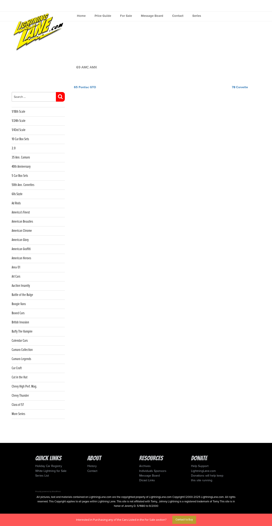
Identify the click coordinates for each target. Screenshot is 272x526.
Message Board (152, 16)
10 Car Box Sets (20, 139)
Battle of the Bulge (22, 295)
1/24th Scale (19, 120)
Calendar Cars (20, 340)
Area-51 (16, 267)
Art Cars (16, 276)
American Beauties (22, 221)
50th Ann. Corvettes (23, 185)
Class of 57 (18, 404)
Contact (177, 16)
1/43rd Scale (19, 130)
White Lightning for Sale (51, 471)
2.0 (14, 148)
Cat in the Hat (19, 377)
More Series (18, 414)
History (92, 466)
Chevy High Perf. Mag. (24, 386)
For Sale (126, 16)
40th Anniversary (21, 166)
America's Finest (21, 212)
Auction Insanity (21, 285)
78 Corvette (240, 87)
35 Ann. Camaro (21, 157)
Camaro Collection (22, 349)
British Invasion (20, 322)
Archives (145, 466)
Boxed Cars (18, 313)
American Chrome (22, 230)
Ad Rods (16, 203)
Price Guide (103, 16)
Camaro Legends (21, 359)
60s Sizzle (17, 194)
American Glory (20, 240)
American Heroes (21, 258)
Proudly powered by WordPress (48, 491)
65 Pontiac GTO (85, 87)
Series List (42, 475)
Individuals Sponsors (152, 471)
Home (81, 16)
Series (196, 16)
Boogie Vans (19, 304)
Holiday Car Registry (48, 466)
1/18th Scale (18, 111)
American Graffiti (21, 249)
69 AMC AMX (86, 67)
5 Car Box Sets (20, 175)
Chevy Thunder (20, 395)
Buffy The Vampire (22, 331)
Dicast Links (147, 480)
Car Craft (17, 368)
